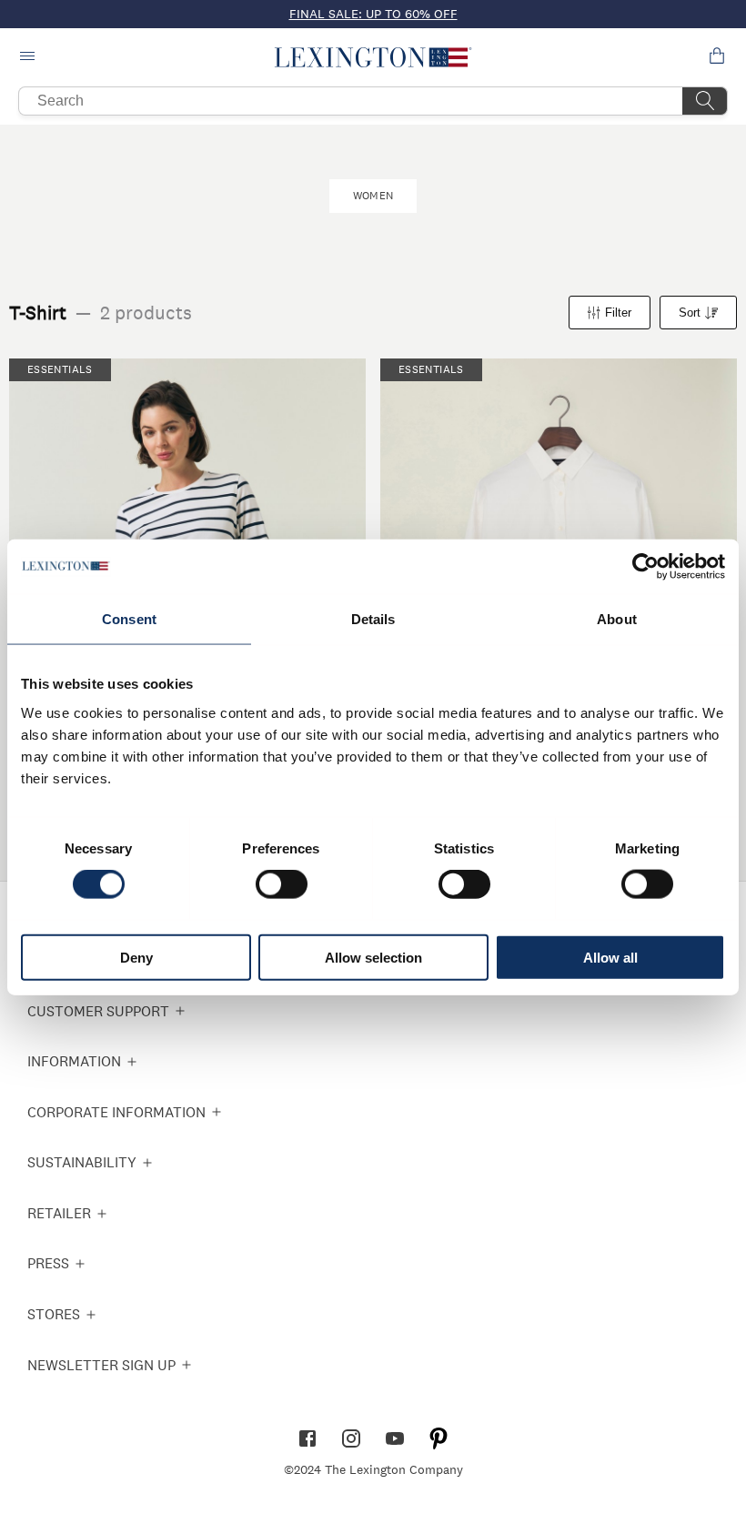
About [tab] (617, 619)
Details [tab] (373, 619)
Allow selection (373, 956)
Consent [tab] (129, 619)
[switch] (281, 884)
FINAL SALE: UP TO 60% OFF (373, 13)
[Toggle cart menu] (717, 57)
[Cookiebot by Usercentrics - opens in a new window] (645, 566)
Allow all (610, 956)
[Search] (705, 101)
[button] (373, 57)
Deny (136, 956)
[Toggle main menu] (29, 57)
